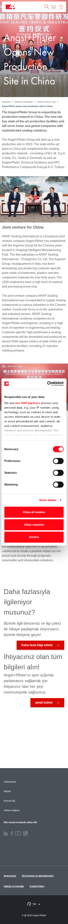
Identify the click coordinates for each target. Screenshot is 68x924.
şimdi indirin (44, 702)
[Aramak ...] (47, 7)
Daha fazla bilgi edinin (37, 645)
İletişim (7, 791)
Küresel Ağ (9, 801)
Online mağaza (11, 810)
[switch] (58, 461)
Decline (34, 537)
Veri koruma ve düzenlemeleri (38, 876)
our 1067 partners (27, 403)
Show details (47, 500)
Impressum (10, 876)
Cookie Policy (37, 886)
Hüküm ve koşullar (14, 886)
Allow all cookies (34, 512)
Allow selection (34, 524)
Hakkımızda (10, 781)
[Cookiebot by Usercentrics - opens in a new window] (48, 383)
